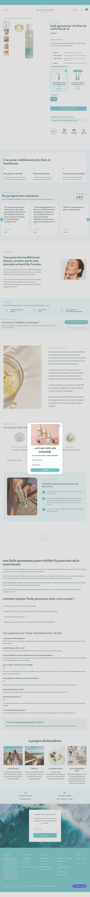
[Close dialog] (59, 426)
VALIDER (45, 470)
